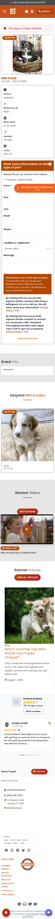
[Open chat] (48, 912)
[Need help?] (6, 913)
